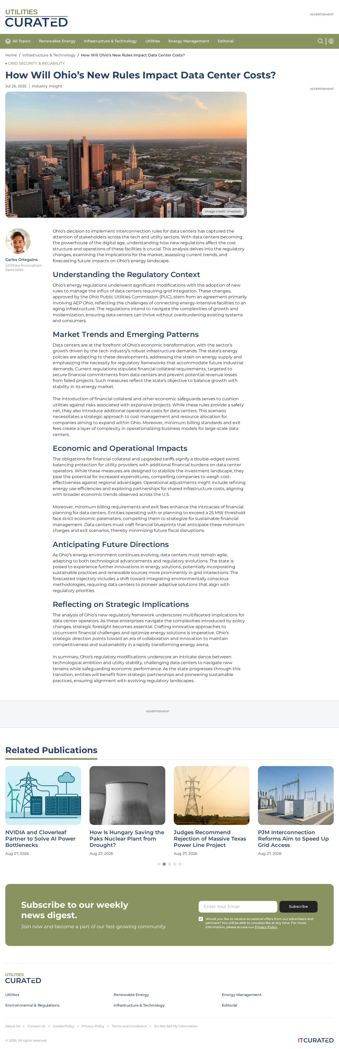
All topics (21, 41)
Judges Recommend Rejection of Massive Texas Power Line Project (210, 838)
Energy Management (188, 41)
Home (11, 55)
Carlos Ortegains (21, 259)
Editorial (226, 41)
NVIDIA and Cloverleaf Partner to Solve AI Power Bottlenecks (40, 838)
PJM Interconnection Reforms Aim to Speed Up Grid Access (293, 838)
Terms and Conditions (129, 1026)
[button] (158, 864)
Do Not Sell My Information (176, 1026)
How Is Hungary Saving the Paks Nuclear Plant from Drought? (127, 838)
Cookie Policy (63, 1026)
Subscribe (298, 906)
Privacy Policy (93, 1026)
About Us (12, 1026)
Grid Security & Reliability (36, 63)
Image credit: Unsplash (223, 211)
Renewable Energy (57, 41)
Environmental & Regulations (32, 1005)
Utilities (152, 41)
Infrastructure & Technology (110, 41)
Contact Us (36, 1026)
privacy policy (266, 927)
